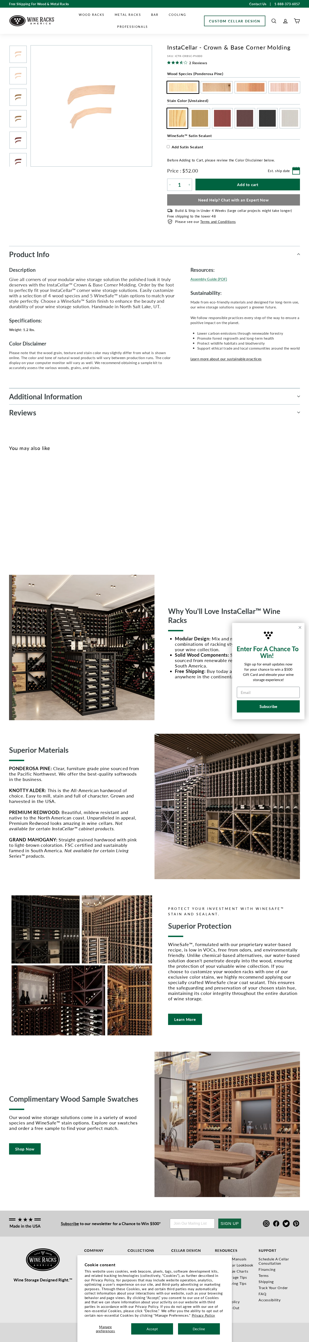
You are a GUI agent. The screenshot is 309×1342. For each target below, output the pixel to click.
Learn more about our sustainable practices (226, 358)
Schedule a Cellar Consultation (274, 1261)
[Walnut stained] (34, 508)
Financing (267, 1269)
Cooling (177, 14)
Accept (152, 1328)
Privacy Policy (203, 1315)
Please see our (205, 221)
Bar (155, 14)
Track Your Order (273, 1287)
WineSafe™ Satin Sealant (189, 135)
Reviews (22, 412)
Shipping (266, 1281)
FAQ (262, 1293)
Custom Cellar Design (234, 21)
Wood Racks (92, 14)
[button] (274, 21)
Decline (199, 1328)
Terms (264, 1275)
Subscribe (70, 1223)
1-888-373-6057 (287, 4)
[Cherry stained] (27, 508)
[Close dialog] (300, 627)
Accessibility (270, 1299)
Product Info (29, 254)
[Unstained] (12, 508)
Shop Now (25, 1149)
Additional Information (45, 396)
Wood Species (195, 73)
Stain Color (187, 100)
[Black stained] (41, 508)
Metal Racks (128, 14)
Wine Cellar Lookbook (234, 1265)
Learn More (185, 1019)
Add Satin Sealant (187, 146)
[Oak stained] (19, 508)
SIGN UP (230, 1223)
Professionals (132, 26)
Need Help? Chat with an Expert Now (233, 200)
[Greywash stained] (49, 508)
